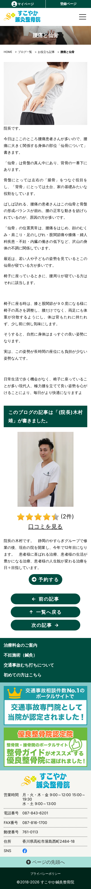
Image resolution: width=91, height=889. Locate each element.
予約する (48, 579)
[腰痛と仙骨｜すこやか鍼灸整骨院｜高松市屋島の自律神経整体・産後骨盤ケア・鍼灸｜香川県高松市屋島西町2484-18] (14, 17)
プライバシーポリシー (45, 873)
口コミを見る (45, 526)
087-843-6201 (35, 813)
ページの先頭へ (48, 862)
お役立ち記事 (46, 52)
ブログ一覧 (25, 52)
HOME (8, 52)
